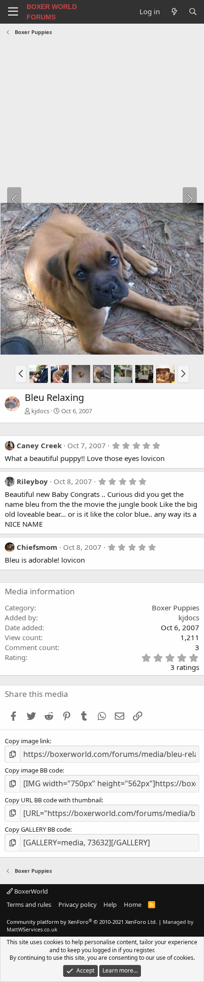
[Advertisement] (102, 120)
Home (132, 904)
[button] (21, 374)
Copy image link (27, 741)
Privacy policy (77, 904)
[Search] (193, 11)
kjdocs (40, 411)
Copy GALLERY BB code (37, 829)
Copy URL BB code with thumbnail (53, 800)
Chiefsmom (37, 547)
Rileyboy (32, 481)
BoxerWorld (30, 891)
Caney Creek (39, 445)
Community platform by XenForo (82, 921)
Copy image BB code (34, 770)
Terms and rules (29, 904)
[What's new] (174, 11)
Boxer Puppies (175, 607)
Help (110, 904)
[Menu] (13, 12)
